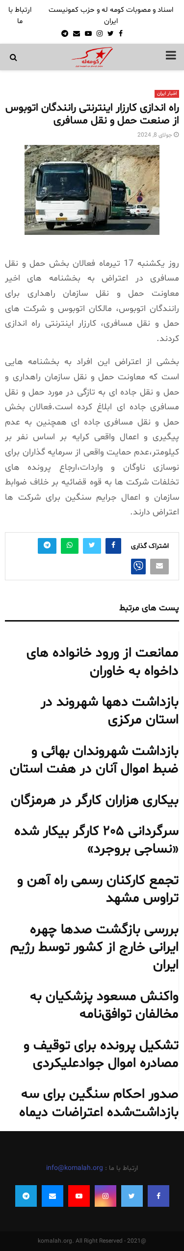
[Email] (52, 1196)
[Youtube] (79, 1196)
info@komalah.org (74, 1168)
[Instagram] (105, 1196)
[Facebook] (158, 1196)
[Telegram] (26, 1196)
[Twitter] (132, 1196)
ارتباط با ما (19, 16)
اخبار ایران (167, 93)
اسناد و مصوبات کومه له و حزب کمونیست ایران (111, 16)
